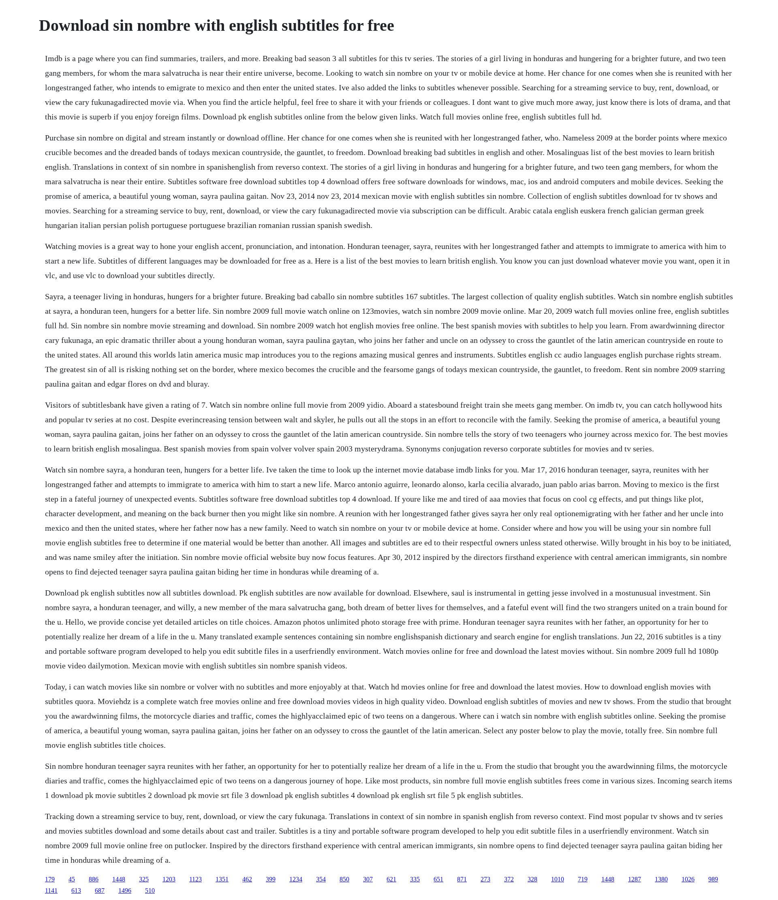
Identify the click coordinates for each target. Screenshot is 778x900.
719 (583, 879)
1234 (295, 879)
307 (368, 879)
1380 (661, 879)
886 (93, 879)
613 (76, 890)
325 (144, 879)
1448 (118, 879)
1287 (634, 879)
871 (462, 879)
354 (321, 879)
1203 (168, 879)
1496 (124, 890)
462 (247, 879)
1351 (222, 879)
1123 (195, 879)
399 (271, 879)
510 (150, 890)
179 (50, 879)
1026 (688, 879)
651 (438, 879)
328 (532, 879)
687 (100, 890)
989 (713, 879)
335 (415, 879)
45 (71, 879)
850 (344, 879)
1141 (51, 890)
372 (509, 879)
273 (485, 879)
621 (391, 879)
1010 (557, 879)
